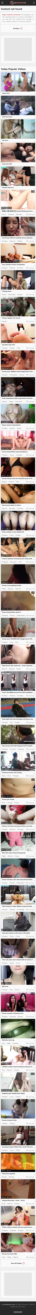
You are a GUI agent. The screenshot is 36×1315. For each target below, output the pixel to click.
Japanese (19, 455)
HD (20, 562)
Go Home (16, 28)
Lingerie (21, 1230)
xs (20, 3)
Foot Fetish (12, 294)
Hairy (12, 936)
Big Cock (13, 241)
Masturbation (21, 615)
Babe (4, 588)
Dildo (18, 1150)
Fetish (4, 294)
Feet (19, 348)
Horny (12, 455)
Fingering (5, 562)
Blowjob (13, 268)
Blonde (20, 241)
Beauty (13, 348)
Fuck (9, 776)
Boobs (11, 401)
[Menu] (2, 2)
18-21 (4, 214)
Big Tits (5, 401)
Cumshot (20, 268)
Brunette (19, 214)
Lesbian (18, 722)
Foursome (19, 401)
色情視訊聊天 (18, 1312)
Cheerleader (14, 375)
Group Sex (14, 562)
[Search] (33, 2)
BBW (4, 856)
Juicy (12, 535)
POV (18, 481)
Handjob (16, 776)
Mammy (12, 1177)
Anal (12, 642)
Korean (20, 294)
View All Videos (16, 1263)
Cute (18, 963)
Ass (17, 642)
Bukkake (16, 1043)
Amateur (11, 214)
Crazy (12, 1150)
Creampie (20, 695)
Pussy (17, 802)
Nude (17, 856)
